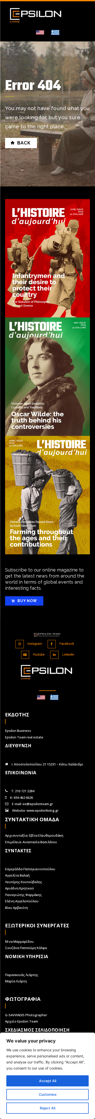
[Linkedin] (54, 655)
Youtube (39, 654)
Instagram (35, 643)
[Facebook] (52, 644)
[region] (47, 1076)
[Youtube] (25, 655)
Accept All (47, 1081)
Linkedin (68, 654)
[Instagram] (19, 644)
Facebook (67, 643)
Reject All (47, 1108)
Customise (47, 1094)
